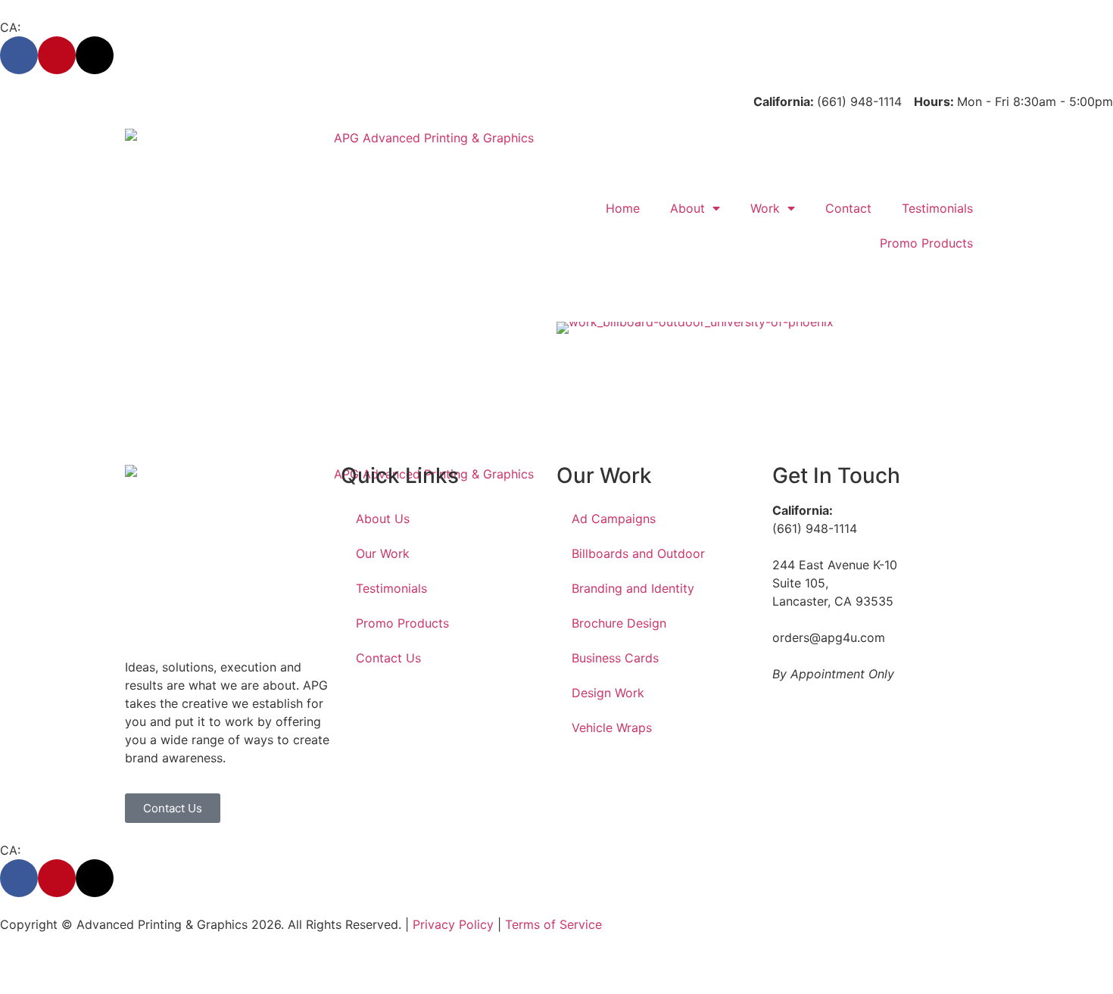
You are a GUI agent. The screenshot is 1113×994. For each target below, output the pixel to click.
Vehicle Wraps (612, 727)
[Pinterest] (57, 55)
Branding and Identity (633, 588)
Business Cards (615, 657)
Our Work (383, 553)
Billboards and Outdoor (638, 553)
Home (623, 208)
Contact (848, 208)
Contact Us (388, 657)
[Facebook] (19, 55)
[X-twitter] (95, 55)
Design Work (608, 692)
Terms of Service (553, 924)
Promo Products (926, 243)
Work (765, 208)
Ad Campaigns (614, 518)
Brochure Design (619, 623)
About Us (383, 518)
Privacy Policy (453, 924)
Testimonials (937, 208)
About (687, 208)
